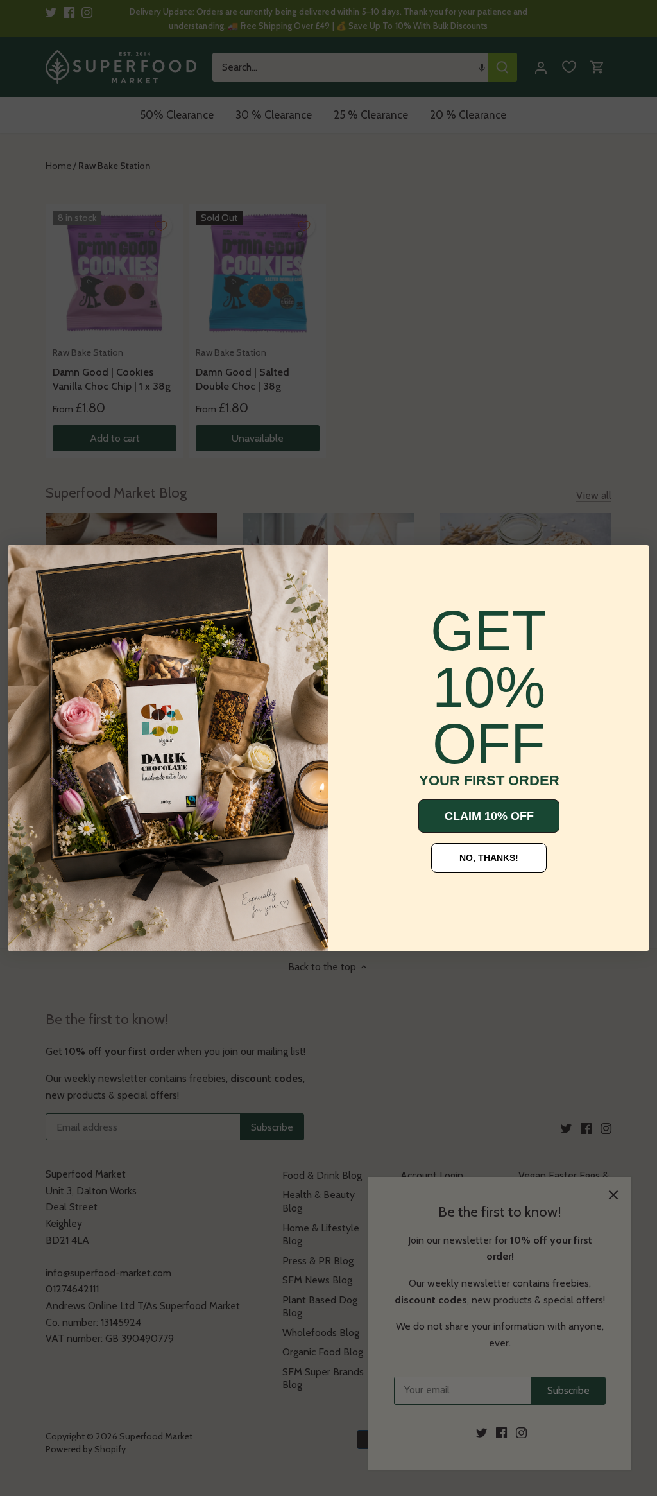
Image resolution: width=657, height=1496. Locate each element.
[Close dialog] (26, 564)
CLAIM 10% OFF (489, 816)
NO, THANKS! (488, 858)
